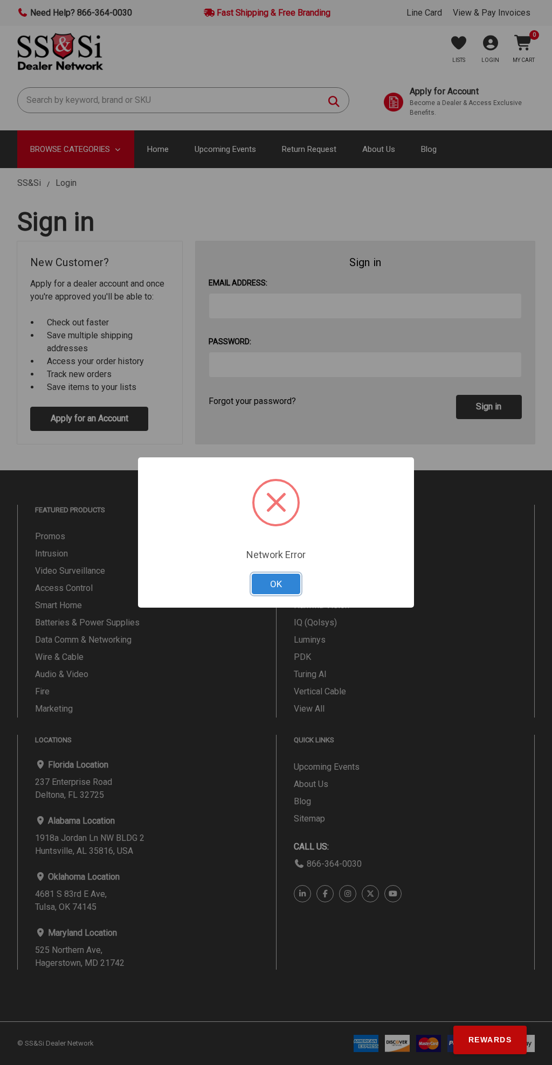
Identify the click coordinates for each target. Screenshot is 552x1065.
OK (276, 584)
